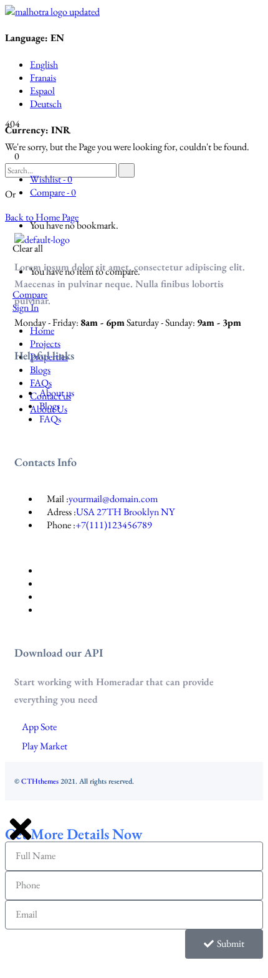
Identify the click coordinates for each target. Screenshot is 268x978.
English (44, 64)
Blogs (49, 405)
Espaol (42, 90)
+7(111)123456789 (113, 524)
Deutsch (46, 103)
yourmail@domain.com (113, 498)
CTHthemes (40, 781)
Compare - (53, 192)
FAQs (50, 418)
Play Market (44, 745)
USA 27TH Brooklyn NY (125, 511)
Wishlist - (51, 179)
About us (56, 392)
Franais (43, 77)
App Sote (39, 726)
